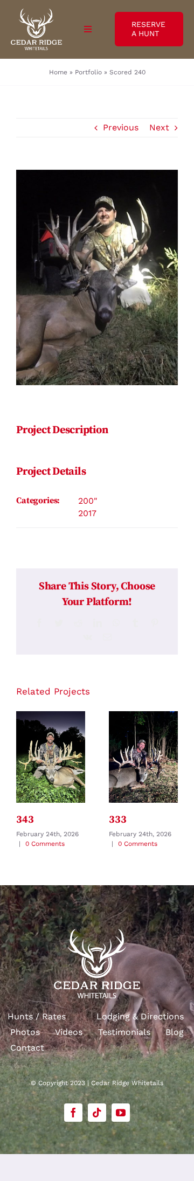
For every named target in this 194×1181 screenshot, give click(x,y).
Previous (120, 127)
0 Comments (45, 843)
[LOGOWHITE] (36, 13)
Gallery (50, 756)
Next (159, 127)
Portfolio (88, 72)
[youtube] (121, 1112)
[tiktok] (97, 1112)
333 (117, 819)
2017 (87, 513)
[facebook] (73, 1112)
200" (87, 501)
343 (24, 819)
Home (58, 72)
